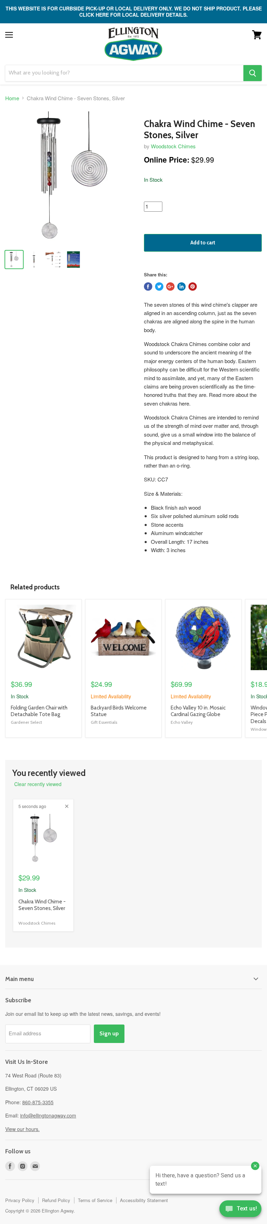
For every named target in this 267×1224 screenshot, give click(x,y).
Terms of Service (95, 1200)
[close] (66, 806)
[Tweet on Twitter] (159, 286)
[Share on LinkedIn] (181, 286)
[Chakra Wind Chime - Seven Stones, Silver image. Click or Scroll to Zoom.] (71, 177)
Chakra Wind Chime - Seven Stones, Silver (42, 905)
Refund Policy (56, 1200)
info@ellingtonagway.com (48, 1115)
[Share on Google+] (170, 286)
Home (12, 98)
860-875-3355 (38, 1102)
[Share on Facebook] (148, 286)
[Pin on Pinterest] (192, 286)
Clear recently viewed (38, 783)
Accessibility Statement (144, 1200)
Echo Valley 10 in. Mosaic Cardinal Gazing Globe (198, 711)
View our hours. (22, 1128)
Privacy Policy (19, 1200)
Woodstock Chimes (173, 146)
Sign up (109, 1033)
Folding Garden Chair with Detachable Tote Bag (39, 711)
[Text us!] (240, 1210)
